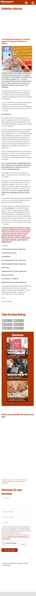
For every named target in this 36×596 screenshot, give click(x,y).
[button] (7, 320)
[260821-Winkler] (17, 338)
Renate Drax (6, 479)
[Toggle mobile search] (33, 2)
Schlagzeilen (11, 481)
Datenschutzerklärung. (8, 535)
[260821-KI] (17, 382)
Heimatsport (4, 481)
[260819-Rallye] (17, 360)
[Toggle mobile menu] (26, 2)
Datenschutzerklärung (9, 563)
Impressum (19, 563)
